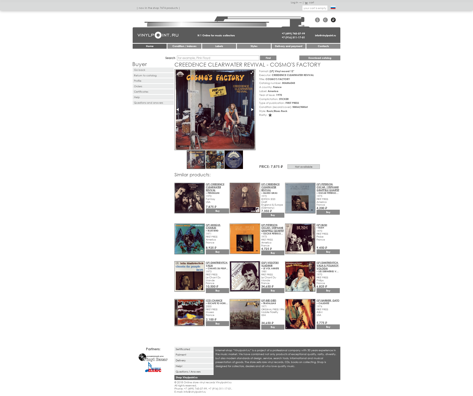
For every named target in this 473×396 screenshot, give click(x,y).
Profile (137, 80)
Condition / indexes (184, 46)
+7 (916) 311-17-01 (293, 37)
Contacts (323, 46)
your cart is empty (315, 8)
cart (311, 2)
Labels (219, 46)
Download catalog (319, 57)
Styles (254, 46)
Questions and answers (148, 102)
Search (170, 58)
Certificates (141, 91)
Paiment (181, 354)
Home (150, 46)
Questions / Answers (188, 371)
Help (137, 97)
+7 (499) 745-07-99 (293, 33)
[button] (252, 73)
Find (268, 57)
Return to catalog (145, 75)
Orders (138, 86)
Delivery (181, 360)
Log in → (296, 2)
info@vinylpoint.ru (325, 35)
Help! (179, 366)
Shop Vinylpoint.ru (187, 377)
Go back (139, 69)
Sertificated (183, 349)
